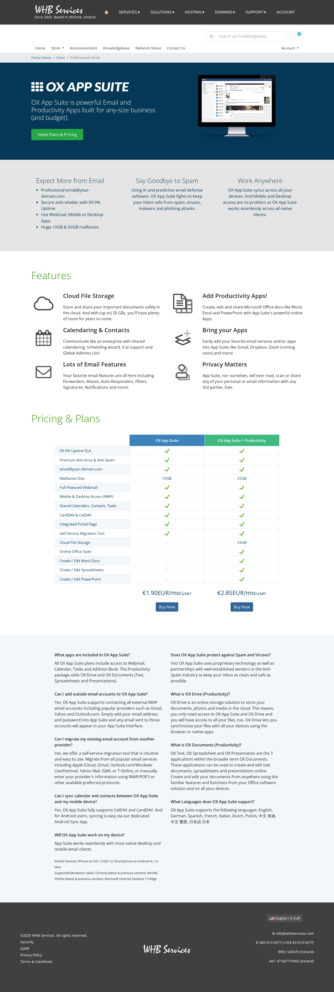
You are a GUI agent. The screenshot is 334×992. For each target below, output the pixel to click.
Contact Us (176, 48)
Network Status (148, 48)
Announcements (83, 48)
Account (286, 12)
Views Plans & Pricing (57, 134)
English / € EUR (287, 918)
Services (128, 12)
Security (26, 942)
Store (56, 48)
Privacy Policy (31, 955)
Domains (223, 12)
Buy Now (167, 607)
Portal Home (41, 57)
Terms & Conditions (36, 961)
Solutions (161, 12)
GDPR (24, 948)
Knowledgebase (116, 48)
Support (254, 12)
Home (40, 48)
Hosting (193, 12)
